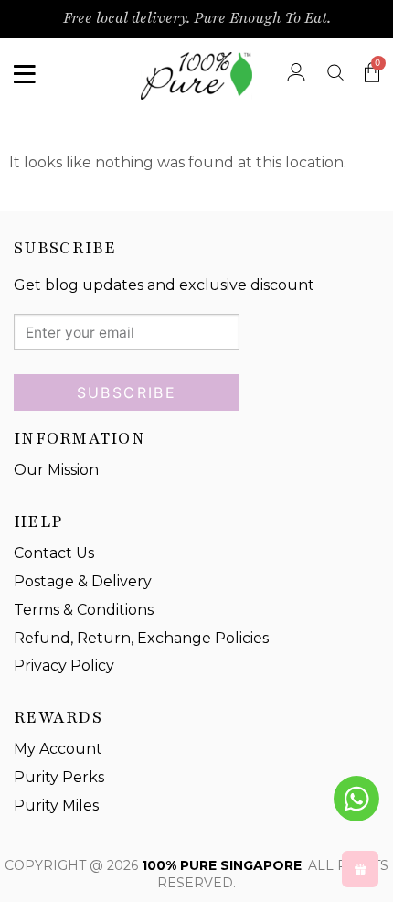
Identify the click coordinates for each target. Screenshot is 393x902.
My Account (58, 748)
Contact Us (54, 553)
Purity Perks (59, 777)
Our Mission (56, 469)
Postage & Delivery (83, 581)
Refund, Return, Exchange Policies (141, 638)
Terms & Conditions (84, 609)
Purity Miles (56, 805)
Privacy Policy (64, 665)
